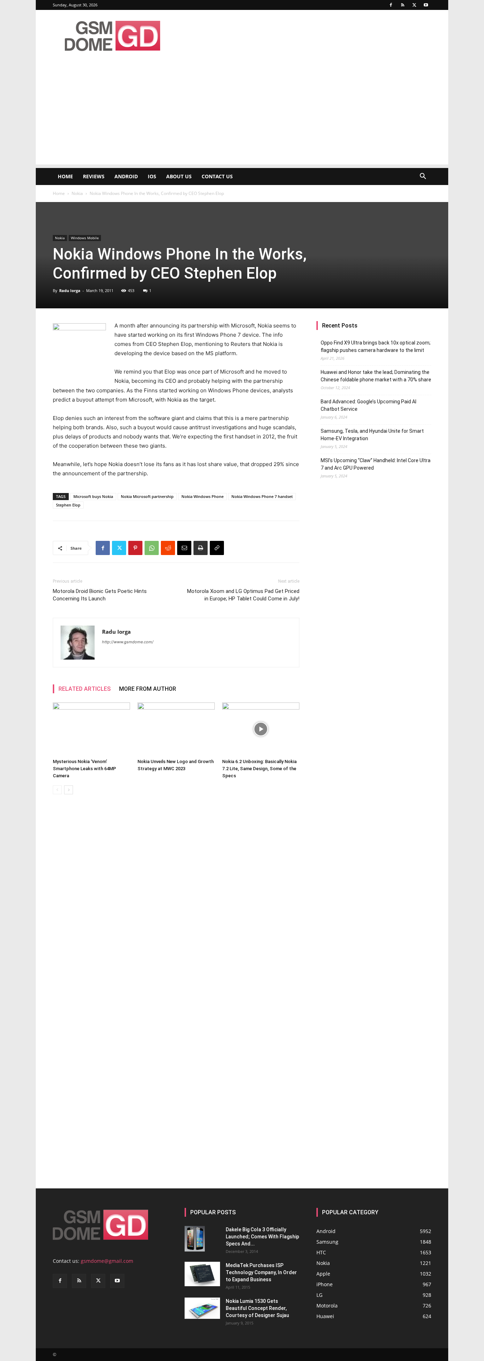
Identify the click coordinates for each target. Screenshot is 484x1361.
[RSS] (402, 5)
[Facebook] (390, 5)
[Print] (200, 548)
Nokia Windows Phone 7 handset (262, 496)
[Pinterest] (135, 548)
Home (65, 176)
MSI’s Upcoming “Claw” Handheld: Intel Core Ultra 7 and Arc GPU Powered (375, 464)
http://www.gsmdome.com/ (127, 641)
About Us (179, 176)
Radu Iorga (69, 290)
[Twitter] (414, 5)
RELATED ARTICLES (84, 688)
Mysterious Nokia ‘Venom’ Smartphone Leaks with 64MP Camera (84, 768)
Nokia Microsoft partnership (147, 496)
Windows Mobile (85, 237)
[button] (422, 177)
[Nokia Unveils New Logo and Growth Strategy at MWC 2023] (176, 729)
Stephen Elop (68, 505)
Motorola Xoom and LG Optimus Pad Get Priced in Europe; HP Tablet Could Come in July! (243, 595)
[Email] (184, 548)
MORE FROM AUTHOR (147, 688)
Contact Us (217, 176)
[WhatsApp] (152, 548)
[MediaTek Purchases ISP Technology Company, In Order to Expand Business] (202, 1274)
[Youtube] (426, 5)
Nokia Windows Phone (202, 496)
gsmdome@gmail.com (107, 1261)
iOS (152, 176)
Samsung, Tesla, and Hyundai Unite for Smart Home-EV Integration (372, 434)
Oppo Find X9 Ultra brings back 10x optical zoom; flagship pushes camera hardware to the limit (375, 346)
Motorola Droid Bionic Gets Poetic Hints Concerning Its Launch (100, 595)
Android (126, 176)
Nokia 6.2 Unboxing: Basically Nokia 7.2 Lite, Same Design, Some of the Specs (259, 768)
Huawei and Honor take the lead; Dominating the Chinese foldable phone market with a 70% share (376, 375)
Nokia (77, 193)
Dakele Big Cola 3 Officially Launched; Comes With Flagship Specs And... (262, 1237)
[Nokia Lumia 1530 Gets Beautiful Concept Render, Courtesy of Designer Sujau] (202, 1308)
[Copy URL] (217, 548)
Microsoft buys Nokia (93, 496)
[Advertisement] (242, 114)
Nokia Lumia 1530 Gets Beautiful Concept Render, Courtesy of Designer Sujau (257, 1308)
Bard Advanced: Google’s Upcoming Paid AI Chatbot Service (368, 405)
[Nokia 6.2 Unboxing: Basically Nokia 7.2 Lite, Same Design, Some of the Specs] (260, 729)
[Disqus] (176, 899)
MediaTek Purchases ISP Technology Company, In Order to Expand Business (261, 1272)
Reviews (94, 176)
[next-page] (68, 789)
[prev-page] (57, 789)
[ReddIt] (168, 548)
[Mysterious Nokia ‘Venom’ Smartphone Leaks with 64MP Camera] (91, 729)
